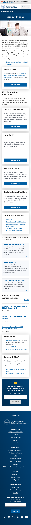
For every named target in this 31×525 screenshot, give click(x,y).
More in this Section (7, 11)
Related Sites (15, 477)
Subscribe (15, 402)
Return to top (15, 415)
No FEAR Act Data (15, 461)
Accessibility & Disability (15, 450)
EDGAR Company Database (14, 231)
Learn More (15, 85)
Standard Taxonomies (13, 341)
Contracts (15, 443)
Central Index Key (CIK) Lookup (16, 222)
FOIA (15, 456)
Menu (23, 6)
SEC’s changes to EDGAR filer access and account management (15, 75)
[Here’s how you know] (15, 2)
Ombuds (15, 464)
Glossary (9, 219)
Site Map (15, 493)
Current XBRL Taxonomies (14, 347)
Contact (15, 440)
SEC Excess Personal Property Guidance (14, 467)
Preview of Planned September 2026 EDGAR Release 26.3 (15, 307)
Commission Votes (15, 437)
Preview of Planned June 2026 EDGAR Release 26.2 (12, 327)
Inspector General (15, 458)
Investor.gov (15, 474)
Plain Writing (15, 487)
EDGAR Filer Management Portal (13, 244)
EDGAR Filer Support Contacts (15, 373)
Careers (15, 434)
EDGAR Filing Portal (9, 262)
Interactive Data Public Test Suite (16, 349)
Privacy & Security (15, 490)
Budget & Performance (16, 432)
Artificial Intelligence (15, 453)
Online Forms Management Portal (14, 280)
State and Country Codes (14, 228)
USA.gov (14, 480)
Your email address (15, 393)
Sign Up (15, 511)
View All (26, 300)
